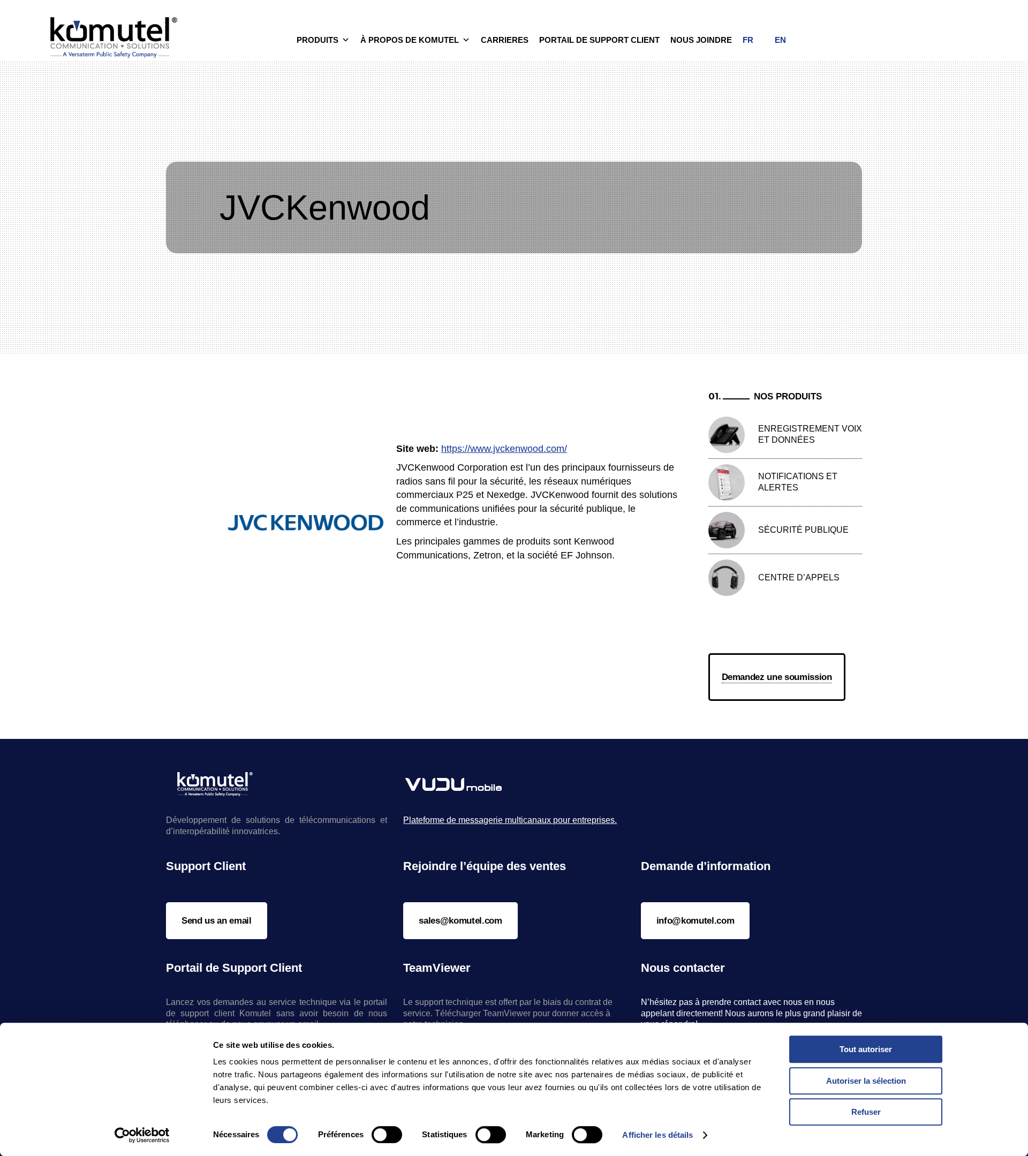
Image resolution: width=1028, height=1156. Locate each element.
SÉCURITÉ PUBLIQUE (803, 529)
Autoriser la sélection (866, 1080)
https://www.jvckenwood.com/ (504, 448)
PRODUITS (317, 39)
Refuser (866, 1111)
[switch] (387, 1134)
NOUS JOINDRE (701, 39)
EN (780, 39)
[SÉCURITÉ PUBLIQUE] (726, 530)
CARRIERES (504, 39)
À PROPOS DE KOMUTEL (409, 39)
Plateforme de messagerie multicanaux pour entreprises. (510, 820)
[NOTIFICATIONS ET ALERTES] (726, 482)
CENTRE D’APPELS (799, 577)
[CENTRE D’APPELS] (726, 578)
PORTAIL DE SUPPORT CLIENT (599, 39)
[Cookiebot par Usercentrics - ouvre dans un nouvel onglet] (142, 1135)
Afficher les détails (657, 1134)
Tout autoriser (866, 1049)
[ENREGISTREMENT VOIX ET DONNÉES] (726, 435)
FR (748, 39)
